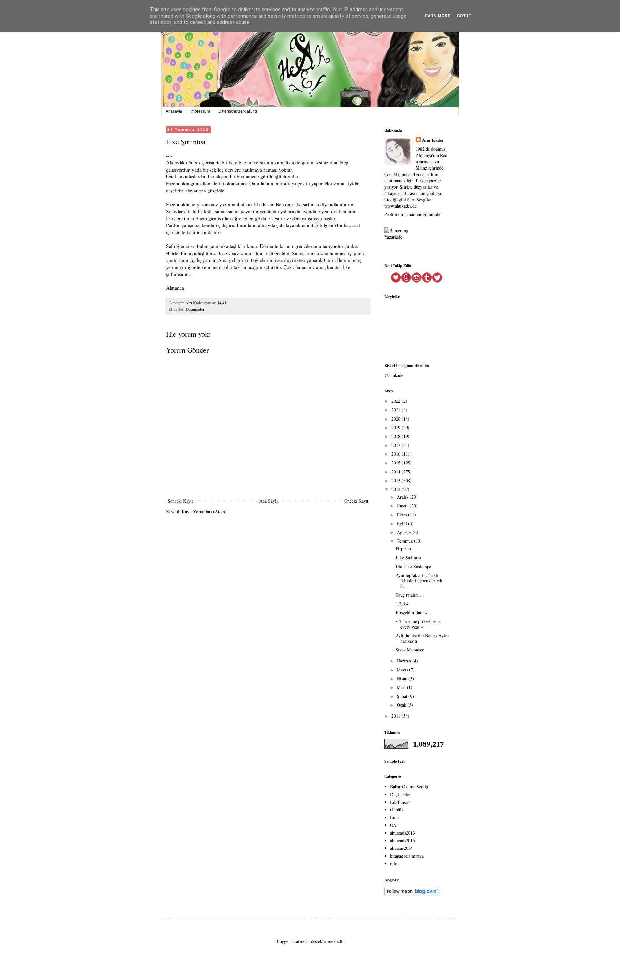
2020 (396, 419)
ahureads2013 (402, 833)
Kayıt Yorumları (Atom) (204, 511)
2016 (396, 454)
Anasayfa (174, 111)
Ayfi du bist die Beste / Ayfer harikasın (422, 638)
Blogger (282, 941)
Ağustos (405, 532)
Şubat (402, 696)
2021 (396, 410)
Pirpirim (403, 549)
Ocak (402, 705)
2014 (396, 472)
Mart (402, 687)
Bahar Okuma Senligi (409, 787)
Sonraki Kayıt (180, 501)
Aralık (403, 497)
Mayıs (403, 670)
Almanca (176, 288)
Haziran (404, 661)
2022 (396, 401)
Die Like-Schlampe (413, 566)
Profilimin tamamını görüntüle (412, 214)
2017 (396, 445)
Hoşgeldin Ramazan (414, 612)
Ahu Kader (433, 140)
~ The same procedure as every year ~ (418, 624)
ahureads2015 (402, 840)
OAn (394, 825)
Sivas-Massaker (410, 650)
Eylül (402, 523)
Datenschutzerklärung (237, 111)
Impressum (200, 111)
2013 (396, 480)
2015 (396, 463)
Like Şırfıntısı (408, 558)
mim (394, 863)
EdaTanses (399, 802)
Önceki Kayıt (356, 501)
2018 (396, 436)
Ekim (402, 515)
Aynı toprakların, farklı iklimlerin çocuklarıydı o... (419, 580)
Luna (394, 817)
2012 (396, 489)
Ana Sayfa (268, 501)
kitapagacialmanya (407, 856)
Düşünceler (195, 309)
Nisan (402, 678)
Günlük (397, 809)
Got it (464, 15)
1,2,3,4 (402, 603)
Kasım (403, 506)
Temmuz (405, 541)
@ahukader (394, 375)
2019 (396, 427)
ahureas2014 (401, 848)
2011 (396, 716)
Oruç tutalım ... (410, 595)
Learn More (436, 15)
